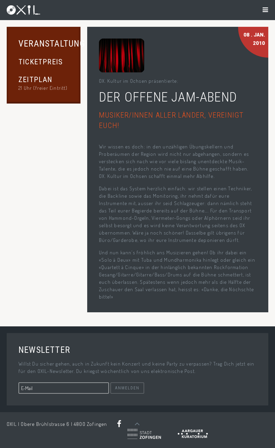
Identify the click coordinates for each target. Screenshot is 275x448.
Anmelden (127, 388)
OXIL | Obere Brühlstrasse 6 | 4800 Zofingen (57, 424)
